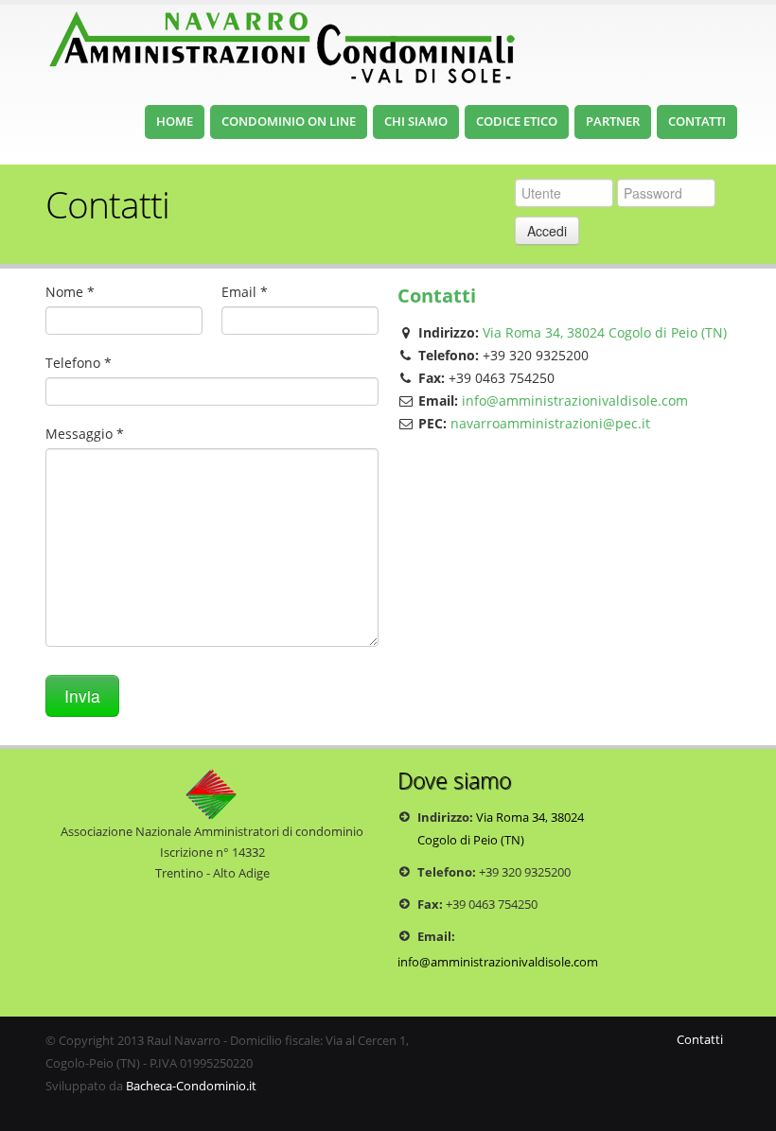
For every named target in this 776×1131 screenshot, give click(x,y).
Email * (244, 292)
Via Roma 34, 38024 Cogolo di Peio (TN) (605, 332)
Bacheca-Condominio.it (191, 1086)
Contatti (697, 121)
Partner (613, 121)
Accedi (547, 230)
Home (174, 121)
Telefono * (78, 363)
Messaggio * (84, 434)
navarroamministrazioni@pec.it (550, 423)
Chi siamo (416, 121)
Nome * (70, 292)
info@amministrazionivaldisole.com (575, 400)
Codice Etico (516, 121)
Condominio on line (288, 121)
